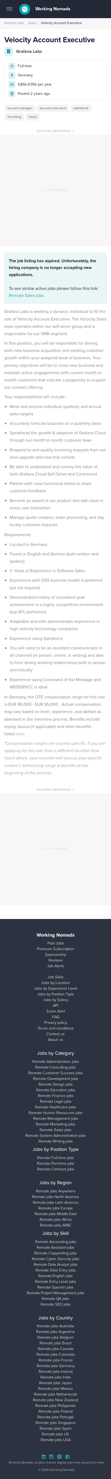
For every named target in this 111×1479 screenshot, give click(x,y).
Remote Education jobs (55, 1090)
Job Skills (56, 977)
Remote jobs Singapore (55, 1423)
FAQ (55, 1017)
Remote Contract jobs (55, 1169)
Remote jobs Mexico (55, 1388)
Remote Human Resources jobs (55, 1113)
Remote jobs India (55, 1377)
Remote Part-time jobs (55, 1163)
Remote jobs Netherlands (55, 1394)
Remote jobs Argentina (55, 1332)
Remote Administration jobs (55, 1061)
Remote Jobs (14, 22)
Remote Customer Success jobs (55, 1073)
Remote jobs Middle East (55, 1214)
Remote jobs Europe (55, 1208)
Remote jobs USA (56, 1440)
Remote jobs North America (55, 1197)
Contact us (55, 1034)
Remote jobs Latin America (55, 1202)
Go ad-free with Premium (55, 130)
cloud (33, 116)
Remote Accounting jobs (55, 1242)
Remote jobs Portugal (55, 1417)
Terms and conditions (55, 1028)
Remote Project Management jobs (55, 1293)
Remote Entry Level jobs (55, 1281)
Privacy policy (55, 1022)
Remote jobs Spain (56, 1428)
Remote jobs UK (55, 1434)
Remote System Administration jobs (55, 1135)
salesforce (81, 108)
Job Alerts (55, 966)
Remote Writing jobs (56, 1141)
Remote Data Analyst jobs (56, 1264)
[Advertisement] (55, 190)
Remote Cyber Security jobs (55, 1259)
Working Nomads (52, 8)
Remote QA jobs (55, 1299)
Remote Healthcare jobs (55, 1107)
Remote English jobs (55, 1276)
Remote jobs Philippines (55, 1406)
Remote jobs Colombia (55, 1354)
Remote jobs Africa (56, 1219)
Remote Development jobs (55, 1079)
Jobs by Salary (55, 1000)
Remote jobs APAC (55, 1225)
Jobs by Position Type (55, 994)
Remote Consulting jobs (55, 1067)
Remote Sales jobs (26, 295)
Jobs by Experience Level (55, 988)
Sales (32, 22)
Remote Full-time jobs (55, 1158)
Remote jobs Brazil (55, 1343)
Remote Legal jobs (55, 1101)
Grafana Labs (29, 51)
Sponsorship (55, 954)
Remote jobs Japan (55, 1383)
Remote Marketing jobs (55, 1124)
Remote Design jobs (56, 1084)
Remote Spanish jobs (55, 1287)
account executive (53, 108)
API (55, 1005)
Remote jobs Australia (55, 1326)
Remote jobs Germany (56, 1366)
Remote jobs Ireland (55, 1371)
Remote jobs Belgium (55, 1337)
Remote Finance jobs (56, 1096)
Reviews (55, 960)
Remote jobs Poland (55, 1411)
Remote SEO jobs (56, 1304)
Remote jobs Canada (56, 1349)
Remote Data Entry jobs (56, 1270)
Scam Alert (55, 1011)
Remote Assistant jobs (55, 1247)
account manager (19, 108)
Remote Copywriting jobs (55, 1253)
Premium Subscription (55, 949)
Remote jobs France (56, 1360)
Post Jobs (55, 943)
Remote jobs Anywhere (55, 1191)
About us (55, 1040)
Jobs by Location (55, 983)
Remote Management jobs (55, 1118)
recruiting (14, 116)
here (20, 734)
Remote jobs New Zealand (55, 1400)
